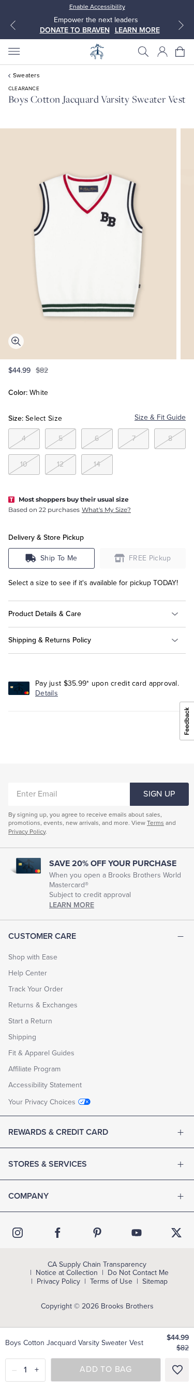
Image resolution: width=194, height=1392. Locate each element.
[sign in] (162, 51)
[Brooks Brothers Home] (97, 51)
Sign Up (159, 794)
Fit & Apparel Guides (41, 1053)
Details (46, 693)
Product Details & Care (44, 613)
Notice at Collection (67, 1273)
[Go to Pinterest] (97, 1233)
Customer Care (42, 936)
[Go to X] (176, 1233)
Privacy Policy (27, 831)
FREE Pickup (150, 558)
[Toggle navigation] (13, 51)
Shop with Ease (32, 957)
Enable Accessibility (97, 6)
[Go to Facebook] (57, 1233)
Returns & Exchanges (43, 1005)
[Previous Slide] (13, 25)
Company (28, 1196)
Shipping (22, 1037)
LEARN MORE (137, 30)
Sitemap (155, 1282)
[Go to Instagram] (17, 1233)
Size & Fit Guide (160, 417)
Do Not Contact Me (138, 1273)
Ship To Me (58, 558)
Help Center (27, 973)
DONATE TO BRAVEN (75, 30)
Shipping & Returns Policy (49, 640)
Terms (155, 822)
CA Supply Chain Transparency (97, 1265)
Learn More (71, 905)
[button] (143, 51)
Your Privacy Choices (42, 1102)
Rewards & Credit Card (58, 1132)
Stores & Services (47, 1164)
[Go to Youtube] (136, 1233)
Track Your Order (35, 989)
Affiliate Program (34, 1069)
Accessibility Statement (45, 1085)
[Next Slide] (181, 25)
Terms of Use (111, 1282)
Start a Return (30, 1021)
